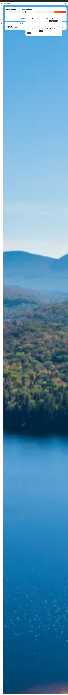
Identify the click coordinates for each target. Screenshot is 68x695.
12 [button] (59, 23)
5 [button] (59, 21)
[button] (67, 1)
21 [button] (39, 28)
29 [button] (42, 30)
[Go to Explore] (1, 16)
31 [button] (30, 33)
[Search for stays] (1, 9)
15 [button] (50, 26)
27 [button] (37, 30)
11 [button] (32, 26)
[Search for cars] (1, 11)
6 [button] (37, 23)
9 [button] (52, 23)
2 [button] (52, 21)
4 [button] (32, 23)
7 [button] (39, 23)
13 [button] (37, 26)
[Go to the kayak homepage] (7, 3)
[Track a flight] (1, 18)
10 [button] (30, 26)
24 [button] (30, 30)
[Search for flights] (1, 7)
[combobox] (16, 12)
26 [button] (34, 30)
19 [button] (59, 26)
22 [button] (42, 28)
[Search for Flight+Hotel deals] (1, 13)
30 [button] (27, 33)
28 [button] (39, 30)
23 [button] (27, 30)
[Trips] (1, 21)
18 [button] (32, 28)
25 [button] (32, 30)
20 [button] (37, 28)
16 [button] (27, 28)
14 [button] (39, 26)
